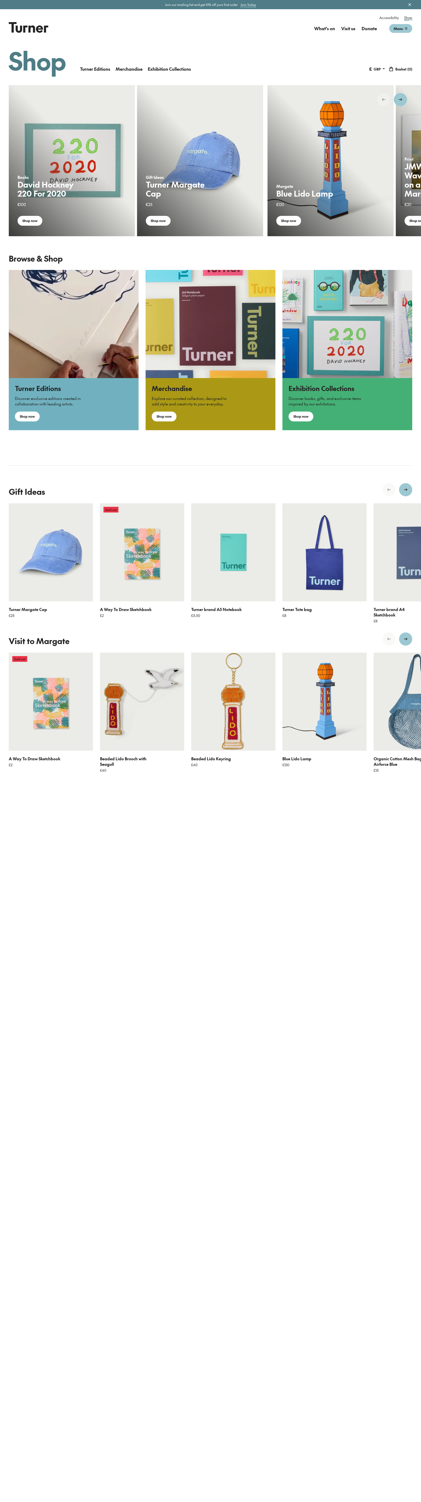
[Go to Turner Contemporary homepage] (28, 27)
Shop (408, 17)
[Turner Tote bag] (324, 552)
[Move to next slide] (400, 99)
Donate (369, 28)
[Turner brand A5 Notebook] (233, 552)
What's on (324, 28)
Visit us (348, 28)
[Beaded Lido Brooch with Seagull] (142, 702)
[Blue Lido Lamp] (324, 702)
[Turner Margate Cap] (51, 552)
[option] (72, 160)
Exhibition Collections (169, 69)
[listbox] (210, 160)
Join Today (248, 5)
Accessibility (389, 17)
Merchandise (129, 69)
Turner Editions (95, 69)
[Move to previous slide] (383, 99)
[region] (210, 160)
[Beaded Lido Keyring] (233, 702)
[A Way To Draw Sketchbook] (142, 552)
